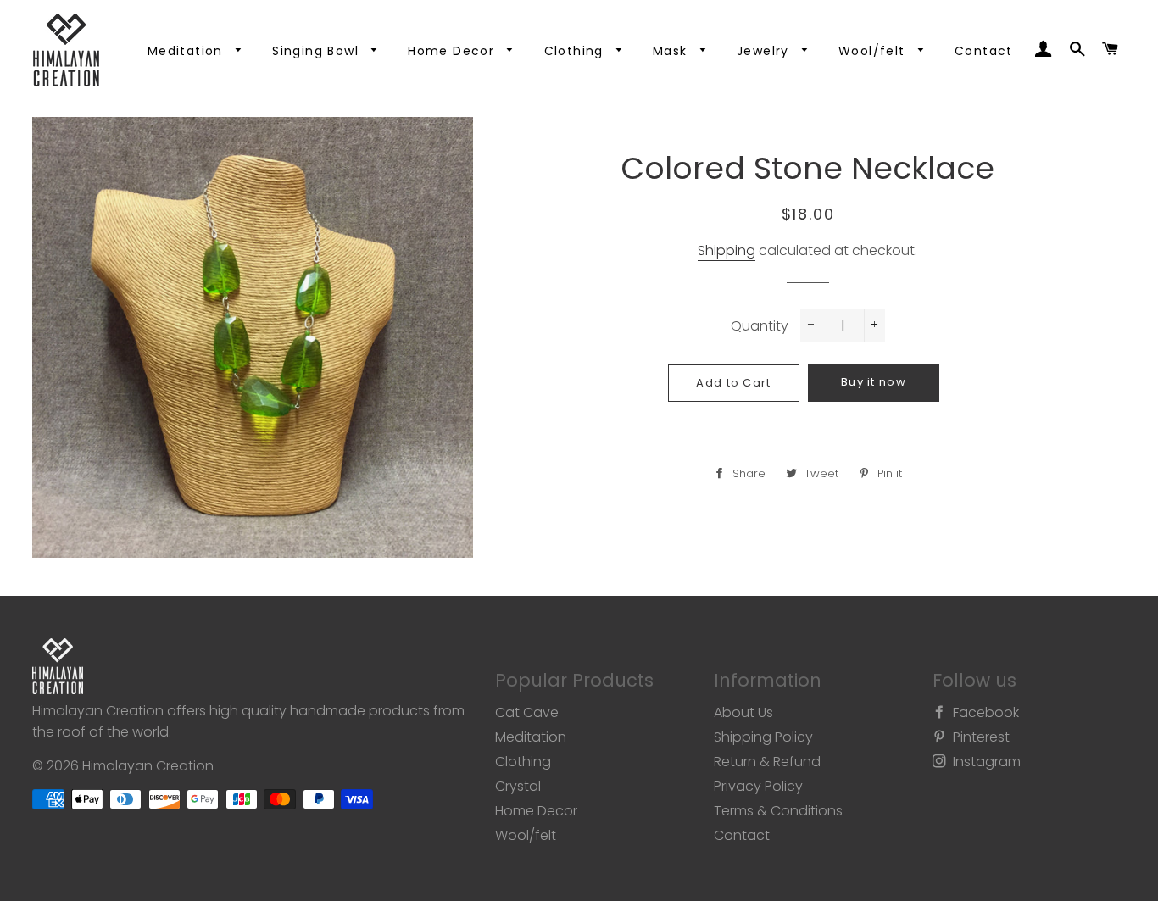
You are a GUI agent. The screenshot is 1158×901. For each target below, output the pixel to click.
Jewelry (765, 50)
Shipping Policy (763, 737)
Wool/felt (874, 50)
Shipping (726, 250)
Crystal (518, 786)
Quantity (759, 326)
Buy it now (873, 382)
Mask (672, 50)
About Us (743, 712)
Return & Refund (767, 761)
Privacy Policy (758, 786)
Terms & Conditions (778, 810)
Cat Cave (527, 712)
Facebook (984, 712)
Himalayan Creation (148, 766)
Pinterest (979, 737)
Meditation (187, 50)
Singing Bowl (317, 50)
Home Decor (453, 50)
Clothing (576, 50)
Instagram (985, 761)
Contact (984, 50)
